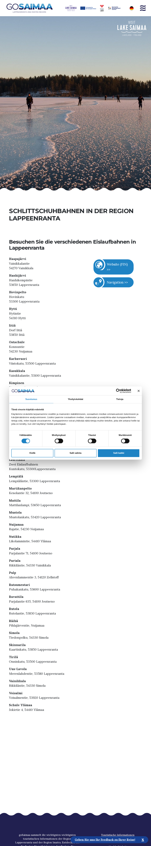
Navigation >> (117, 282)
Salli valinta (75, 453)
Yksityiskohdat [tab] (75, 399)
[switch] (59, 441)
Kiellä (32, 453)
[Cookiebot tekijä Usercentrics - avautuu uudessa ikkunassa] (118, 391)
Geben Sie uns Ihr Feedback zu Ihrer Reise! (105, 839)
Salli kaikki (118, 453)
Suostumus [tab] (31, 399)
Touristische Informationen (117, 835)
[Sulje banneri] (139, 391)
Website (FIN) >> (117, 266)
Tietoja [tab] (119, 399)
